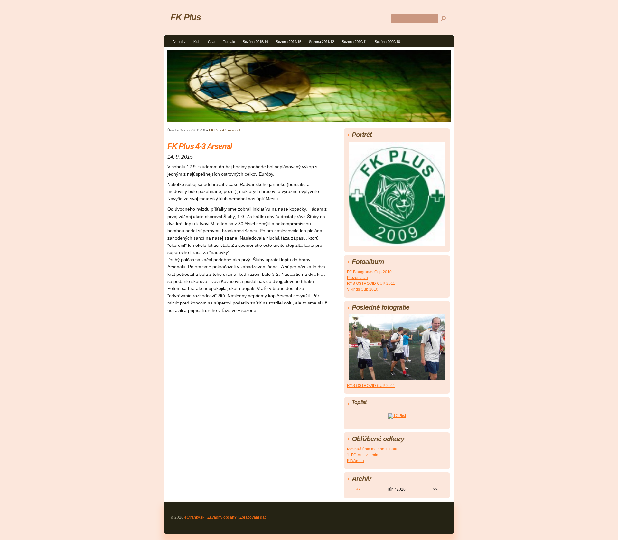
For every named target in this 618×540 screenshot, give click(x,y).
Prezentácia (357, 277)
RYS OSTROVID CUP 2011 (371, 283)
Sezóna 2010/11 (354, 41)
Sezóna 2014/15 (288, 41)
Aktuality (179, 41)
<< (358, 489)
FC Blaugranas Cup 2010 (369, 272)
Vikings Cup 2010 (362, 289)
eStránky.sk (194, 517)
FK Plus (186, 17)
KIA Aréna (355, 460)
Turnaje (229, 41)
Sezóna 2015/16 (255, 41)
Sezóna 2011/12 (321, 41)
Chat (211, 41)
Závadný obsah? (222, 517)
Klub (196, 41)
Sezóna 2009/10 (387, 41)
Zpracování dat (252, 517)
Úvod (171, 130)
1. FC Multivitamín (362, 455)
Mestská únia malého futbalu (372, 449)
